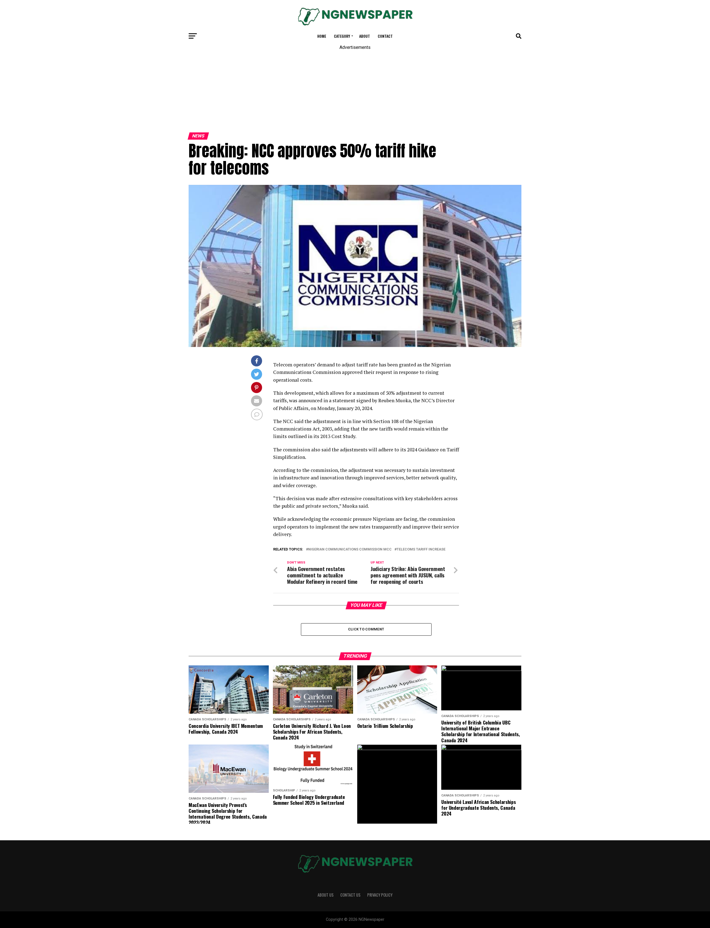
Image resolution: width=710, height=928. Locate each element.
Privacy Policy (379, 895)
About (364, 36)
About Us (326, 895)
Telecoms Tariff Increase (421, 549)
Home (321, 36)
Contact (385, 36)
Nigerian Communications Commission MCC (350, 549)
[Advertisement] (166, 88)
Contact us (350, 895)
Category (342, 36)
